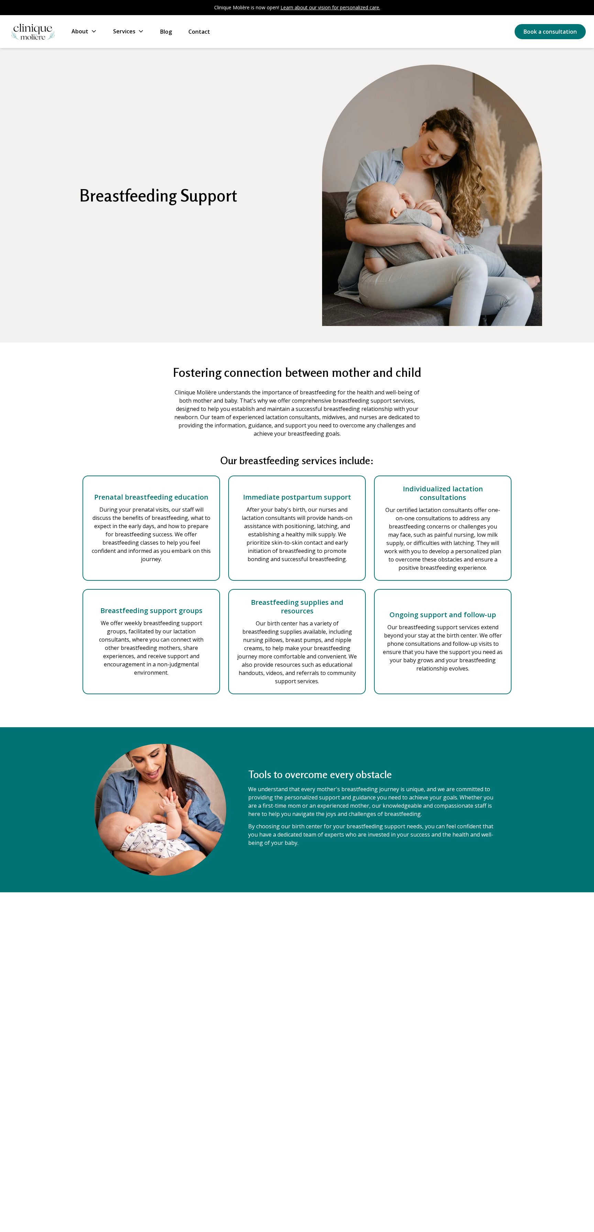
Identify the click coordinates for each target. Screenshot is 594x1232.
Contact (199, 31)
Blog (166, 31)
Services (124, 31)
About (80, 31)
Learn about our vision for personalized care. (330, 7)
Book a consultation (550, 31)
